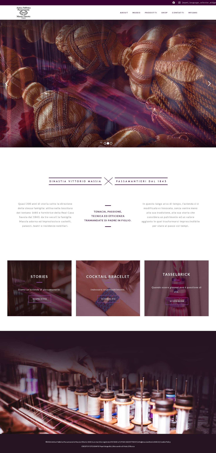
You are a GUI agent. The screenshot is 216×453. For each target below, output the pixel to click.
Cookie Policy (165, 442)
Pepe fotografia (105, 446)
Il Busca (132, 446)
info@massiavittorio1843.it (148, 442)
